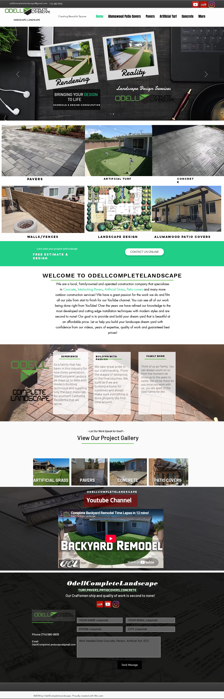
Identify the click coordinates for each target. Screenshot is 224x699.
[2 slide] (113, 114)
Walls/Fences (43, 237)
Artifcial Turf (117, 178)
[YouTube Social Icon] (195, 4)
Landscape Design (118, 237)
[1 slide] (110, 114)
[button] (144, 251)
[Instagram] (211, 4)
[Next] (206, 74)
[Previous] (17, 74)
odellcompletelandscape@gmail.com (28, 3)
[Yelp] (203, 4)
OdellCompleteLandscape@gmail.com (54, 644)
